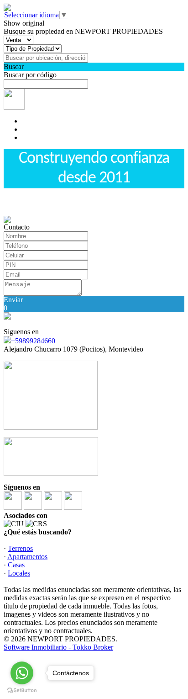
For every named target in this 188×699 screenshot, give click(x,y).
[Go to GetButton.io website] (22, 690)
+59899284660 (33, 341)
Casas (16, 565)
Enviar (13, 300)
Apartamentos (27, 556)
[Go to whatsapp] (21, 673)
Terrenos (20, 548)
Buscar (14, 66)
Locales (19, 573)
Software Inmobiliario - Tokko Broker (58, 647)
